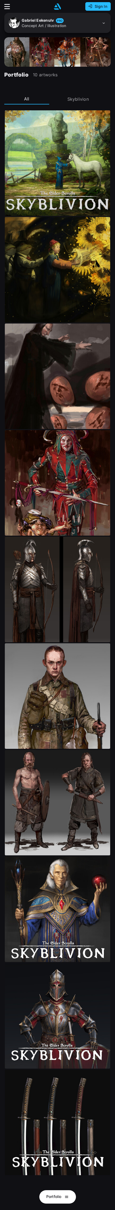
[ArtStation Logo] (57, 6)
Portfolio (54, 1196)
